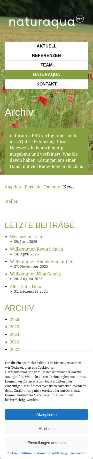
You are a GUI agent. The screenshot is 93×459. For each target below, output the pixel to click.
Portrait (33, 187)
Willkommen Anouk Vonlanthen (41, 261)
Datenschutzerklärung (50, 453)
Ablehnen (47, 428)
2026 (14, 319)
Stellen (11, 201)
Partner (52, 187)
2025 (14, 326)
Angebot (13, 187)
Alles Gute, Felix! (26, 286)
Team (46, 65)
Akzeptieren (46, 414)
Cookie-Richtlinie (19, 453)
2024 (14, 334)
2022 (14, 349)
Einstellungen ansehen (47, 443)
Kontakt (46, 84)
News (68, 187)
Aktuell (47, 46)
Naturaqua (46, 74)
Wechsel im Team (27, 236)
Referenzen (46, 55)
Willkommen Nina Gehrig (35, 274)
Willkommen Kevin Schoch (36, 249)
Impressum (77, 453)
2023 (14, 342)
